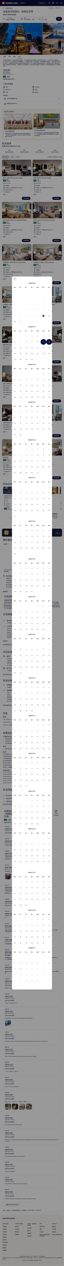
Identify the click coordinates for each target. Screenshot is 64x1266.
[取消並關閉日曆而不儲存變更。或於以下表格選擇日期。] (15, 279)
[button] (49, 292)
